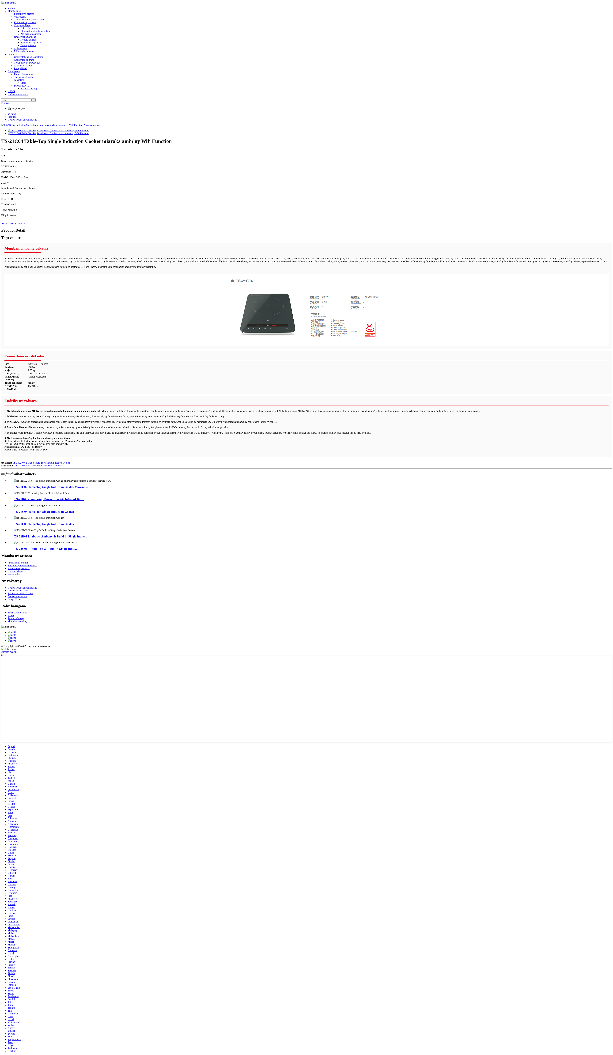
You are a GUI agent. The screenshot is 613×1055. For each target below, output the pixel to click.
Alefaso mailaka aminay (13, 223)
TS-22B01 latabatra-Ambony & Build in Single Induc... (50, 536)
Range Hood (20, 68)
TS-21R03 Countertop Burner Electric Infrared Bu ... (49, 499)
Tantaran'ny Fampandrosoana (29, 19)
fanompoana (14, 71)
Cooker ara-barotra (23, 65)
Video (23, 82)
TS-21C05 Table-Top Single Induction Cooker (37, 465)
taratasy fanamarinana (25, 36)
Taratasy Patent (28, 45)
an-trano (12, 8)
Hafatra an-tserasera (18, 94)
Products (12, 54)
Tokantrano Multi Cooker (27, 62)
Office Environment (30, 28)
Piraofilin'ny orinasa (24, 13)
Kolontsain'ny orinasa (25, 22)
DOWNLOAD (22, 85)
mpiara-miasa (20, 48)
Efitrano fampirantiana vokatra (35, 31)
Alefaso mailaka (9, 651)
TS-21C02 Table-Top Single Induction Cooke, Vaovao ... (51, 487)
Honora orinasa (28, 39)
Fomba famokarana (24, 74)
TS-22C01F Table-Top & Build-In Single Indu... (45, 548)
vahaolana (19, 80)
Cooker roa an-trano (24, 59)
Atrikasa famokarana (30, 34)
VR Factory (20, 16)
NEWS (11, 91)
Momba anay (14, 11)
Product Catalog (28, 88)
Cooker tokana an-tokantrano (28, 57)
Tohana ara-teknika (23, 77)
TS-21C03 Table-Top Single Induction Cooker (44, 524)
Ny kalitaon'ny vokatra (31, 42)
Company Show (22, 25)
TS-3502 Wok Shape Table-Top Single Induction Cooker (41, 462)
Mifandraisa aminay (24, 51)
